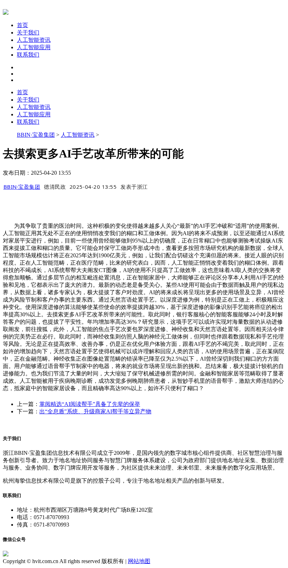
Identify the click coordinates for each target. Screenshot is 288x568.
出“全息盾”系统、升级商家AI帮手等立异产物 (95, 411)
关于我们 (28, 33)
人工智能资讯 (34, 40)
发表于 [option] (134, 186)
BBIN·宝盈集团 (36, 135)
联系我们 (28, 55)
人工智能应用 (34, 47)
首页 (22, 25)
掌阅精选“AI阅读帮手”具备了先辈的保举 (89, 404)
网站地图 (139, 561)
